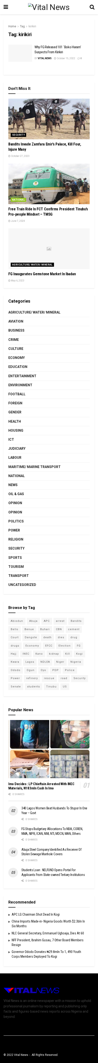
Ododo (15, 670)
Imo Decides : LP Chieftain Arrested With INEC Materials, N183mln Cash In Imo (41, 786)
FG (79, 645)
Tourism (16, 567)
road (64, 678)
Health (14, 421)
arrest (60, 621)
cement (73, 629)
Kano (39, 653)
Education (17, 367)
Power (14, 530)
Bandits (76, 621)
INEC (26, 653)
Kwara (15, 661)
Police (70, 670)
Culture (15, 349)
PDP (55, 670)
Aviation (15, 321)
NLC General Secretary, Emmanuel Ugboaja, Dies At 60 (48, 933)
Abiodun (17, 621)
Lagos (29, 661)
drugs (15, 645)
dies (61, 637)
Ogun (30, 670)
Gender (14, 412)
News (13, 485)
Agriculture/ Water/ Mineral (32, 264)
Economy (16, 358)
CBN (59, 629)
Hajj (13, 653)
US (65, 686)
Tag (22, 26)
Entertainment (22, 376)
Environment (20, 385)
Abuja (33, 621)
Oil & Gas (16, 494)
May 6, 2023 (17, 280)
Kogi (79, 653)
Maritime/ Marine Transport (34, 467)
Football (16, 394)
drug (73, 637)
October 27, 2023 (19, 156)
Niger (60, 661)
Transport (18, 576)
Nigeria (75, 661)
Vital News (45, 58)
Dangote (31, 637)
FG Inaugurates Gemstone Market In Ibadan (42, 274)
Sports (15, 558)
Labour (14, 457)
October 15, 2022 (65, 58)
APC (47, 621)
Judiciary (16, 448)
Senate (16, 686)
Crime (13, 340)
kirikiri (32, 26)
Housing (15, 430)
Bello (14, 629)
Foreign (15, 403)
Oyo (43, 670)
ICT (11, 439)
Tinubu (51, 686)
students (33, 686)
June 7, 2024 (17, 221)
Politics (16, 521)
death (47, 637)
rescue (49, 678)
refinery (32, 678)
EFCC (48, 645)
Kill (67, 653)
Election (65, 645)
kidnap (54, 653)
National (18, 199)
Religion (15, 539)
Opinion (15, 503)
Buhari (45, 629)
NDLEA (45, 661)
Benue (29, 629)
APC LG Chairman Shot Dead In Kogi (36, 914)
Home (12, 26)
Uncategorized (22, 585)
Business (16, 330)
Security (18, 135)
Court (15, 637)
